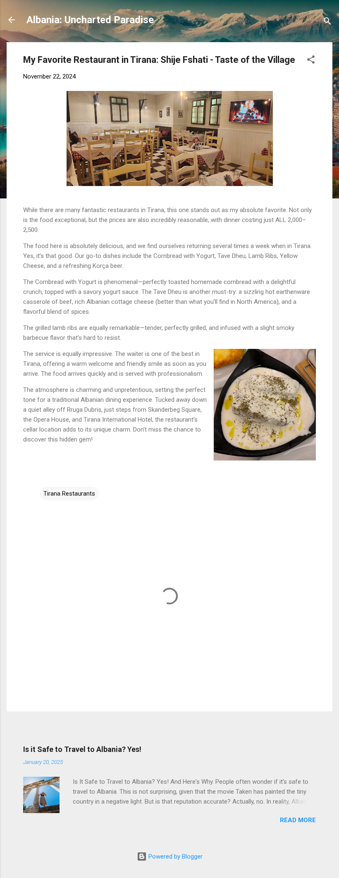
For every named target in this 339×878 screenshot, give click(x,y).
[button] (311, 61)
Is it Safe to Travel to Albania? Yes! (82, 749)
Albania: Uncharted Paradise (90, 20)
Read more (298, 820)
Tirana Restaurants (69, 493)
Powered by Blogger (175, 856)
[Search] (327, 22)
